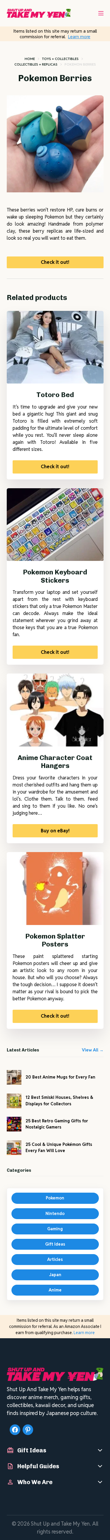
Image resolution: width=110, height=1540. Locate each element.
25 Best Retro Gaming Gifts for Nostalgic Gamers (57, 1124)
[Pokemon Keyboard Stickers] (55, 524)
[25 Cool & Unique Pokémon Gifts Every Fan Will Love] (14, 1147)
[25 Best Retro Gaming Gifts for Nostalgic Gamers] (14, 1124)
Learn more (79, 36)
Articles (55, 1259)
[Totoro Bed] (55, 347)
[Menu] (101, 13)
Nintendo (55, 1213)
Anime (55, 1290)
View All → (93, 1050)
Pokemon (55, 1198)
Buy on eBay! (55, 831)
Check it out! (55, 262)
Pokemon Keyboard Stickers (55, 576)
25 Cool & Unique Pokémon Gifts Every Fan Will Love (59, 1147)
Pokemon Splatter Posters (55, 940)
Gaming (55, 1228)
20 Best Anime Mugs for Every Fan (60, 1077)
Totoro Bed (55, 395)
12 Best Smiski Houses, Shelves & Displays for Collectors (59, 1100)
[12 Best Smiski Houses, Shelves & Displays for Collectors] (14, 1101)
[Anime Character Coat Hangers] (55, 710)
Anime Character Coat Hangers (55, 762)
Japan (55, 1274)
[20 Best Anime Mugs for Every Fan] (14, 1077)
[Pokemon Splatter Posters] (55, 888)
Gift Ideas (55, 1244)
